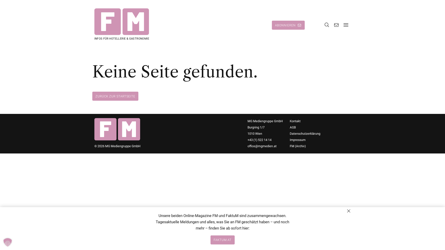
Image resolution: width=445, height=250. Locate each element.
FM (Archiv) (298, 146)
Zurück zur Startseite (115, 96)
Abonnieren (285, 25)
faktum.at (223, 240)
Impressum (298, 140)
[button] (7, 242)
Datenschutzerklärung (305, 133)
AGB (293, 127)
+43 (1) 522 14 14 (260, 140)
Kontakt (295, 121)
